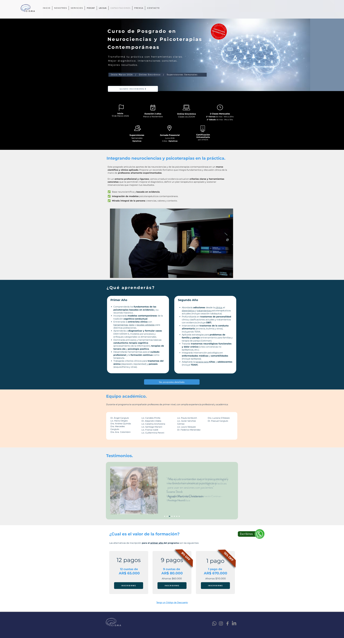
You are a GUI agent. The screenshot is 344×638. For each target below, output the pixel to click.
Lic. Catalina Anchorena (153, 424)
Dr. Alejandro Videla (151, 421)
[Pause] (113, 274)
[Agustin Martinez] (169, 516)
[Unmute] (118, 274)
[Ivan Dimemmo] (176, 516)
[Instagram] (221, 623)
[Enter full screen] (229, 274)
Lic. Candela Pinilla (150, 418)
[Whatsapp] (214, 623)
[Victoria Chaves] (164, 516)
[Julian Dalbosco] (174, 516)
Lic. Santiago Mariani (151, 427)
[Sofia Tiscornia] (179, 516)
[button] (172, 602)
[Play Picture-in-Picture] (225, 274)
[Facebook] (227, 623)
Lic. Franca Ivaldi (149, 429)
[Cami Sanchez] (171, 516)
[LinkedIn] (234, 623)
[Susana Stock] (167, 516)
